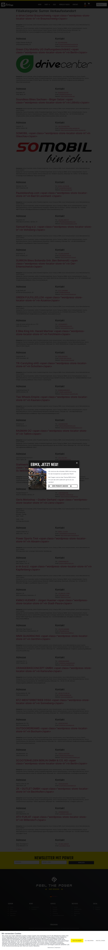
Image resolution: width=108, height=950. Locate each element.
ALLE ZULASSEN (77, 940)
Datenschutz (51, 947)
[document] (54, 475)
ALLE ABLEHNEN (89, 940)
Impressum (57, 947)
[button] (77, 463)
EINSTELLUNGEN (100, 940)
